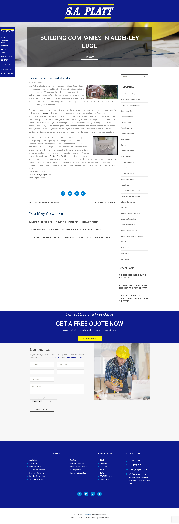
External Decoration (128, 225)
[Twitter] (4, 73)
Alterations (125, 242)
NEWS (3, 53)
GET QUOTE (89, 57)
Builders (39, 82)
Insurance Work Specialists (130, 230)
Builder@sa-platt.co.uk (43, 175)
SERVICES (4, 46)
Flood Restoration (127, 151)
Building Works (75, 470)
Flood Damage (126, 185)
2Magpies (87, 514)
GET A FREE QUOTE (89, 338)
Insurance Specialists (128, 219)
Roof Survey (125, 139)
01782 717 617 (55, 358)
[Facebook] (1, 73)
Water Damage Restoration (130, 196)
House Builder (126, 156)
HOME (3, 37)
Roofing (73, 460)
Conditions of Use (76, 518)
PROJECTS (5, 49)
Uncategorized (126, 259)
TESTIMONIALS (6, 56)
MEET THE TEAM (4, 41)
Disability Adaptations (37, 476)
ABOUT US (103, 463)
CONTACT (4, 60)
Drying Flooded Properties (130, 105)
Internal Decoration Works (130, 213)
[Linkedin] (12, 73)
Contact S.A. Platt (57, 156)
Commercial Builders (128, 111)
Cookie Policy (104, 518)
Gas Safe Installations (37, 470)
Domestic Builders (127, 134)
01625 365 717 (134, 465)
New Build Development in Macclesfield (44, 203)
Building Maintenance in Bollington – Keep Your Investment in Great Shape (65, 230)
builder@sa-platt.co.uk (73, 358)
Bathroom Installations (78, 466)
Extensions (125, 248)
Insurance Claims (35, 466)
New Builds (125, 253)
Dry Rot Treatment (127, 174)
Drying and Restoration (37, 473)
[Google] (8, 73)
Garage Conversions (128, 168)
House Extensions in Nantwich (106, 203)
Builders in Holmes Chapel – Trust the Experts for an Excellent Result (63, 222)
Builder (123, 145)
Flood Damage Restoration (130, 191)
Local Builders (126, 122)
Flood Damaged (126, 128)
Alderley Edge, (48, 113)
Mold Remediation (127, 179)
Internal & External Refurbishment (133, 236)
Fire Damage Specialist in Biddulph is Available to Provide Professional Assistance (69, 237)
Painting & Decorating (78, 473)
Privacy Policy (91, 518)
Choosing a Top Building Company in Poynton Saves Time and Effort (134, 298)
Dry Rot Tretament (127, 162)
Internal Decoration (128, 202)
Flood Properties (127, 117)
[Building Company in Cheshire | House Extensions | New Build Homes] (89, 11)
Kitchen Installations (77, 463)
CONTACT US (105, 479)
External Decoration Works (130, 100)
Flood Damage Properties (130, 94)
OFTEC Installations (36, 479)
